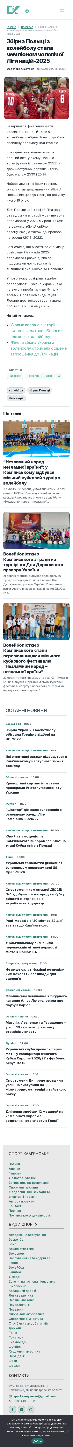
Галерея (15, 1173)
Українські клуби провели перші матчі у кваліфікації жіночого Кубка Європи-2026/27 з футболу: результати (35, 1056)
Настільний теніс (21, 1300)
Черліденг (17, 1356)
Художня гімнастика (24, 1351)
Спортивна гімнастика (26, 1319)
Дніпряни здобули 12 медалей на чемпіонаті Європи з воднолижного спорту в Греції (34, 1116)
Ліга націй (16, 398)
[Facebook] (27, 10)
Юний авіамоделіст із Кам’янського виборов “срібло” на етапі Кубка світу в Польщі (36, 840)
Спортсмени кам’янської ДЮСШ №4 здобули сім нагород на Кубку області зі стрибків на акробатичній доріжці (35, 896)
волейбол (16, 390)
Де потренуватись (23, 1178)
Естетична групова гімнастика (32, 1281)
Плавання (16, 1309)
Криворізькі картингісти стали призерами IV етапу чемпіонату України (34, 787)
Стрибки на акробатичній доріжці (28, 1325)
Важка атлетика (21, 1249)
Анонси (14, 1169)
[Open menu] (62, 9)
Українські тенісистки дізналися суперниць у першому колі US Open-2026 (34, 867)
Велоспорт (17, 1253)
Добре (37, 1441)
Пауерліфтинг (19, 1305)
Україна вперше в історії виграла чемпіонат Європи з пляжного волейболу (37, 331)
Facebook (15, 375)
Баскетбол (17, 1239)
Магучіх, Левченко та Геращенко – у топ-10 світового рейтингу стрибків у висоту (36, 1027)
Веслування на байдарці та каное (29, 1260)
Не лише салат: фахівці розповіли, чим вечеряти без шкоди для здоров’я (35, 974)
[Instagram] (30, 1409)
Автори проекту (21, 1201)
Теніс (13, 1333)
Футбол (15, 1347)
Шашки (14, 1365)
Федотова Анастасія (20, 68)
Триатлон (16, 1337)
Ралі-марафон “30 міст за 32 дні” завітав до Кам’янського (34, 923)
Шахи (13, 1361)
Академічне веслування (27, 1235)
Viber (48, 375)
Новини (14, 1164)
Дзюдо (14, 1277)
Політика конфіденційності (29, 1215)
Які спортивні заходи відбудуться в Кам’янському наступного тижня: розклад (36, 761)
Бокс (12, 1244)
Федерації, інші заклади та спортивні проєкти (29, 1194)
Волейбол (27, 26)
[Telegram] (21, 1409)
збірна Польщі (39, 390)
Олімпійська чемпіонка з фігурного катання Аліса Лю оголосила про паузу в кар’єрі (36, 1000)
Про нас (15, 1211)
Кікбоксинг (17, 1286)
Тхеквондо (17, 1342)
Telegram (33, 375)
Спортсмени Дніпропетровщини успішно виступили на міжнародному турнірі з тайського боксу (36, 1087)
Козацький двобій (22, 1291)
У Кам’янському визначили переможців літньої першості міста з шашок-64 (31, 947)
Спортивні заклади (23, 1187)
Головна (11, 26)
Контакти (16, 1206)
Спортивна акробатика (26, 1314)
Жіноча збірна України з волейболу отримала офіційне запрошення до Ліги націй (39, 348)
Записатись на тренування (29, 1183)
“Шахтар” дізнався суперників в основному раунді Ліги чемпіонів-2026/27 (34, 814)
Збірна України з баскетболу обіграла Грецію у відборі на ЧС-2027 (30, 734)
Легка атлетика (21, 1295)
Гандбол (15, 1272)
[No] (68, 1431)
